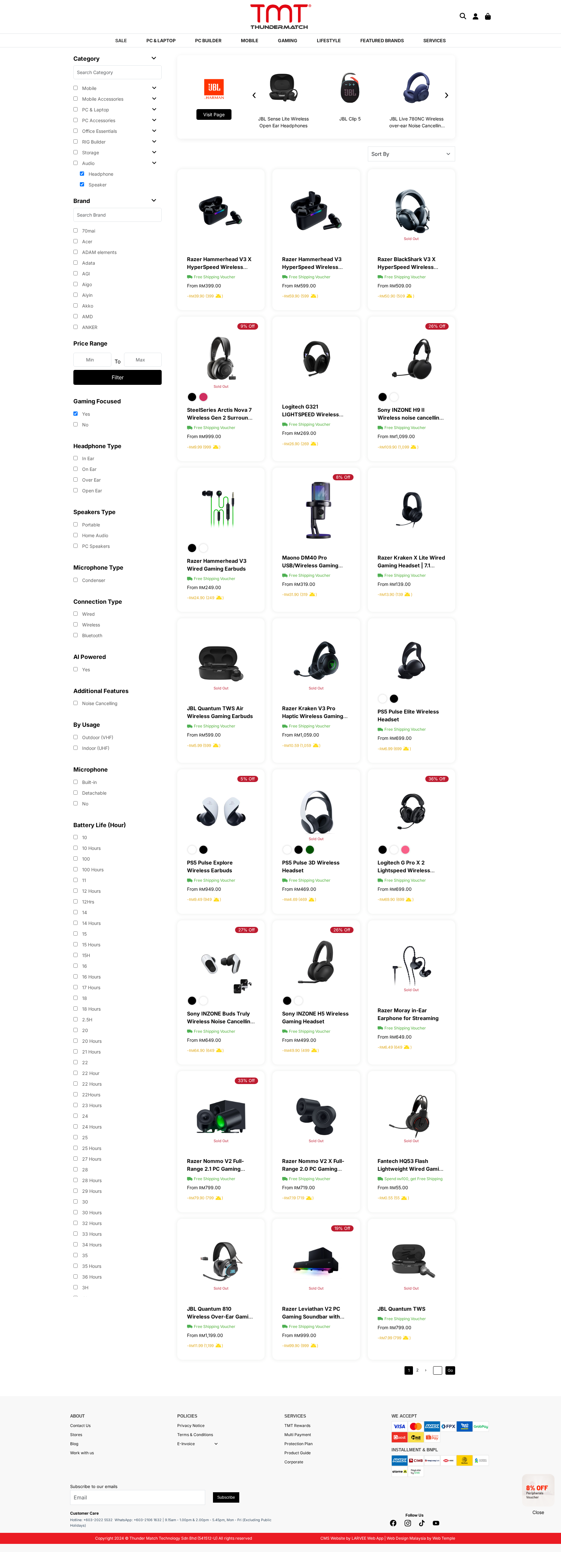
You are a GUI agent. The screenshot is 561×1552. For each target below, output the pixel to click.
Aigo (86, 284)
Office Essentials (99, 131)
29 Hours (91, 1191)
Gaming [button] (287, 40)
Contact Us (80, 1425)
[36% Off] (411, 811)
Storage (90, 152)
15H (85, 955)
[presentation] (254, 94)
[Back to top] (13, 1541)
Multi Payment (297, 1434)
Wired (88, 614)
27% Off (246, 929)
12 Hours (91, 891)
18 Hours (91, 1009)
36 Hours (91, 1277)
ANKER (89, 327)
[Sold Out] (411, 211)
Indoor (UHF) (95, 748)
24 (84, 1116)
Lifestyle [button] (329, 40)
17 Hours (90, 987)
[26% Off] (411, 358)
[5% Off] (221, 811)
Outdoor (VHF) (97, 737)
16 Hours (91, 976)
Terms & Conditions (195, 1434)
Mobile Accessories (102, 99)
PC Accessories (98, 120)
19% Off (342, 1228)
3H (84, 1287)
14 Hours (91, 923)
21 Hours (91, 1051)
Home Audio (94, 535)
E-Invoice (186, 1443)
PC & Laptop (95, 109)
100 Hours (92, 869)
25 (84, 1137)
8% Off (343, 477)
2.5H (86, 1019)
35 (84, 1255)
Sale (121, 40)
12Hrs (87, 901)
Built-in (89, 782)
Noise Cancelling (99, 703)
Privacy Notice (191, 1425)
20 (84, 1030)
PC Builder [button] (208, 40)
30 (84, 1202)
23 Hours (91, 1105)
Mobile (88, 88)
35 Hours (91, 1266)
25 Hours (91, 1148)
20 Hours (91, 1041)
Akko (87, 306)
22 (84, 1062)
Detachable (93, 793)
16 (84, 966)
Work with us (82, 1452)
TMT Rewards (297, 1425)
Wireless (90, 624)
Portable (90, 524)
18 (84, 998)
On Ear (88, 469)
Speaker (96, 184)
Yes (85, 414)
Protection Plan (298, 1443)
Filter (118, 377)
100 (85, 859)
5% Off (248, 778)
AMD (87, 316)
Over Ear (91, 480)
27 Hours (91, 1159)
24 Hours (91, 1126)
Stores (76, 1434)
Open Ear (91, 490)
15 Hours (90, 944)
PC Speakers (95, 546)
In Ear (87, 458)
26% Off (437, 326)
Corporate (293, 1461)
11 (83, 880)
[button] (216, 1444)
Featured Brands (382, 40)
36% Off (437, 778)
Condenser (93, 580)
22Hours (90, 1094)
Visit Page (214, 114)
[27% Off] (221, 962)
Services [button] (434, 40)
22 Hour (90, 1073)
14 (84, 912)
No (84, 424)
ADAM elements (99, 252)
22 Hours (91, 1084)
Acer (86, 241)
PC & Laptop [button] (161, 40)
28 (84, 1169)
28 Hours (91, 1180)
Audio (87, 163)
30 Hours (91, 1212)
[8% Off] (316, 509)
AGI (85, 273)
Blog (74, 1443)
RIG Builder (93, 142)
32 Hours (91, 1223)
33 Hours (91, 1234)
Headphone (100, 174)
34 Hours (91, 1244)
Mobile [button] (249, 40)
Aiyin (87, 295)
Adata (88, 263)
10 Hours (91, 848)
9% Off (248, 326)
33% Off (246, 1080)
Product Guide (297, 1452)
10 (84, 837)
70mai (88, 230)
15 (84, 934)
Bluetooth (91, 635)
